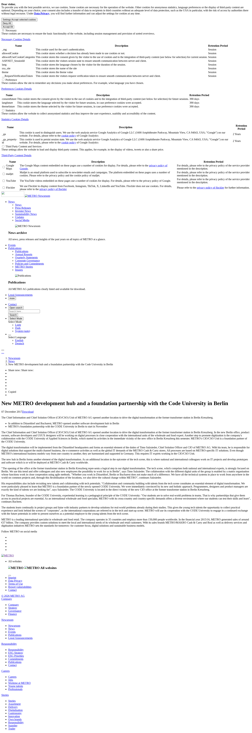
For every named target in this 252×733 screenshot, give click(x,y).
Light (18, 324)
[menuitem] (133, 325)
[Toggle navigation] (2, 350)
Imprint (12, 577)
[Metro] (19, 195)
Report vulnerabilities (19, 586)
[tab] (126, 39)
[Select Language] (9, 335)
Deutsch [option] (19, 343)
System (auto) (22, 331)
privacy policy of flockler (53, 189)
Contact (12, 590)
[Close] (9, 575)
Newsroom (44, 195)
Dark (18, 328)
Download (28, 411)
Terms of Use (15, 583)
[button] (11, 201)
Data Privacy (15, 580)
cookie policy (68, 135)
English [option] (19, 340)
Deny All (7, 23)
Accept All (8, 27)
